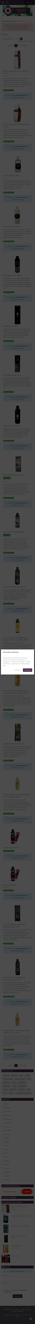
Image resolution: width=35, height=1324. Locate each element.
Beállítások (18, 670)
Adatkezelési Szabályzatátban (21, 664)
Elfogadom (28, 670)
